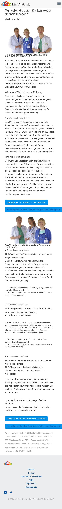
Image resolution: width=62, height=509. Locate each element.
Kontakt (31, 473)
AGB (31, 480)
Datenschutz (31, 487)
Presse (31, 469)
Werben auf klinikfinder (31, 476)
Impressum (31, 483)
